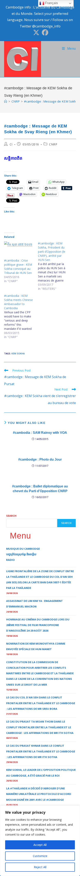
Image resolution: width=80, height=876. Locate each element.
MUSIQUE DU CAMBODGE (23, 549)
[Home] (5, 101)
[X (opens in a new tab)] (36, 32)
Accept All (40, 845)
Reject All (40, 867)
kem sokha (18, 353)
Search (11, 516)
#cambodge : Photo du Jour (40, 459)
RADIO (10, 560)
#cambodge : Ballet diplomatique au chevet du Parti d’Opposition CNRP (40, 489)
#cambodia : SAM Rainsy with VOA (40, 432)
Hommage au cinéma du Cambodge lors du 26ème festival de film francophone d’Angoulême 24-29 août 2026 (37, 625)
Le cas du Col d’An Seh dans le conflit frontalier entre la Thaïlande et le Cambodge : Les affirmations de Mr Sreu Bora (40, 703)
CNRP (53, 144)
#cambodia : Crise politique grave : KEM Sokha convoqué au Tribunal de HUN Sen (18, 266)
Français (51, 3)
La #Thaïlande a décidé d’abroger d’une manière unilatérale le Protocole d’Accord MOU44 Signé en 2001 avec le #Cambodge (38, 794)
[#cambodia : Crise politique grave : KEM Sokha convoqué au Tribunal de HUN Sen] (19, 249)
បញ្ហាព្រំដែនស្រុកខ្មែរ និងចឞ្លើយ (21, 554)
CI (11, 144)
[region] (40, 840)
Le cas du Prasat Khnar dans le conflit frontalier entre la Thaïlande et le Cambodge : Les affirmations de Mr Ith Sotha (40, 751)
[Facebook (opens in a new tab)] (44, 32)
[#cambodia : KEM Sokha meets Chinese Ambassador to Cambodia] (21, 316)
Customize (40, 856)
